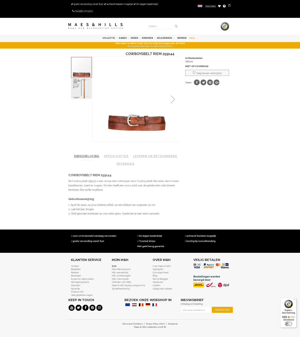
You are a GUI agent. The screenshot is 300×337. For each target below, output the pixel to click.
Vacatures (158, 282)
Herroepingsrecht (80, 282)
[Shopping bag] (230, 6)
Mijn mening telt (120, 279)
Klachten (75, 285)
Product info (77, 291)
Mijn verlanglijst (219, 6)
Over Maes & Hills (162, 266)
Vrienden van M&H (121, 282)
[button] (173, 99)
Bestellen (76, 269)
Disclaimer (173, 324)
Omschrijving (86, 156)
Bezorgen (76, 275)
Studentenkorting (121, 288)
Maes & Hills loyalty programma (128, 285)
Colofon (156, 285)
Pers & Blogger (160, 279)
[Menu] (294, 300)
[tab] (86, 156)
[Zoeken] (176, 26)
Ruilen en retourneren (82, 279)
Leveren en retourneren (155, 156)
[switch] (288, 324)
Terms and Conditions (132, 324)
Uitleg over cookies (162, 288)
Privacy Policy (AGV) (155, 324)
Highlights (158, 269)
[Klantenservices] (224, 6)
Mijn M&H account (121, 269)
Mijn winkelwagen (121, 275)
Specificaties (116, 156)
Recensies (125, 163)
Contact (75, 266)
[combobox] (160, 26)
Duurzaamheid (160, 272)
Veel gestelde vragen (82, 295)
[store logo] (95, 26)
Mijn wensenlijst (120, 272)
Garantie (75, 288)
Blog (155, 275)
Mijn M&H (210, 6)
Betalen (75, 272)
